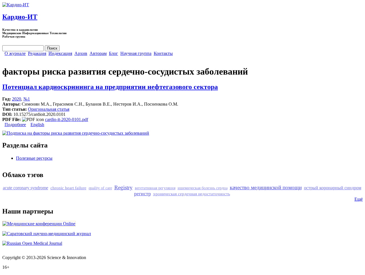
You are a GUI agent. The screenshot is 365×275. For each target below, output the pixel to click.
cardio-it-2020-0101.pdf (66, 119)
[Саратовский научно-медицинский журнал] (46, 233)
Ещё (358, 199)
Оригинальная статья (48, 109)
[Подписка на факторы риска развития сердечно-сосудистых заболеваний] (75, 133)
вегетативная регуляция (155, 188)
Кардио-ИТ (19, 16)
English (37, 124)
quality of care (100, 188)
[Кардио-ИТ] (15, 4)
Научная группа (135, 53)
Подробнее (15, 124)
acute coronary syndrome (25, 187)
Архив (80, 53)
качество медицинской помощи (266, 187)
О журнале (15, 53)
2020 (16, 99)
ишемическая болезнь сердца (203, 188)
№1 (26, 99)
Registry (123, 187)
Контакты (163, 53)
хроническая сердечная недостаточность (191, 193)
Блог (113, 53)
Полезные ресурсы (34, 158)
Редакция (37, 53)
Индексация (60, 53)
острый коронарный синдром (332, 187)
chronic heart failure (68, 187)
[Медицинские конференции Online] (39, 223)
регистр (142, 193)
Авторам (98, 53)
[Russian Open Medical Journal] (32, 243)
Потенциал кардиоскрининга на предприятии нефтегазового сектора (110, 87)
